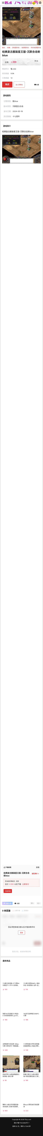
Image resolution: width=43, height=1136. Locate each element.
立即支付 (25, 884)
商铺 (8, 48)
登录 (21, 933)
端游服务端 (25, 48)
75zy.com (27, 1119)
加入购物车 (19, 85)
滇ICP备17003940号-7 (21, 1123)
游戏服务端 (15, 48)
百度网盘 (8, 891)
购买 (7, 84)
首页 (3, 48)
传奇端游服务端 (36, 48)
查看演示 (35, 873)
